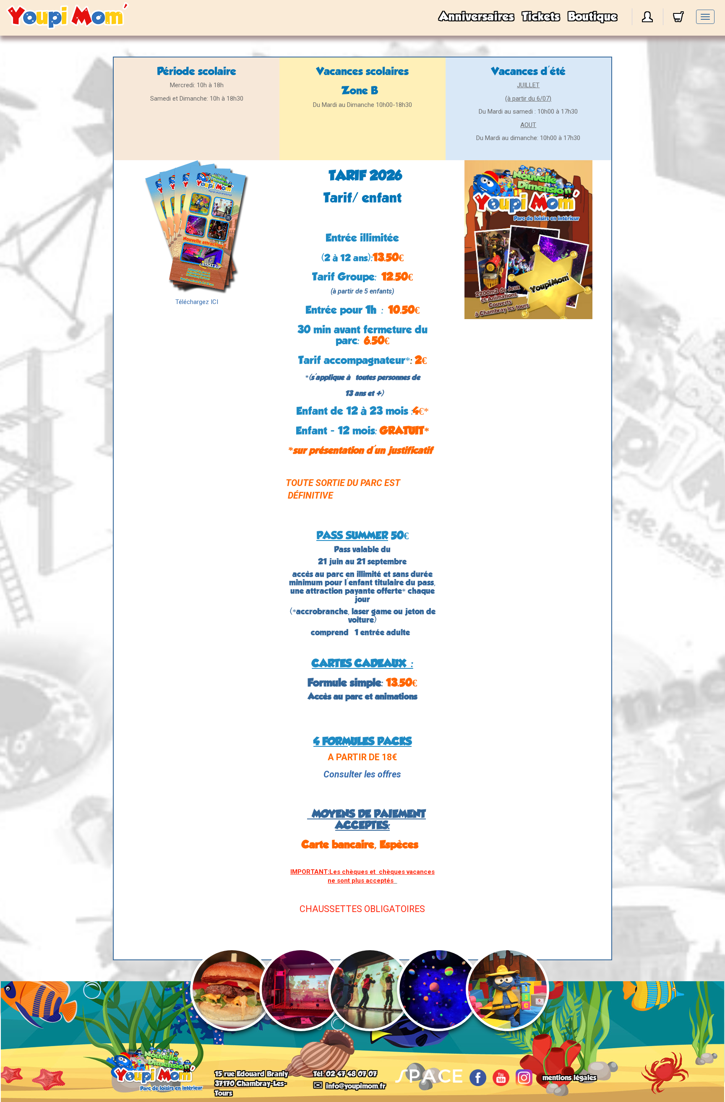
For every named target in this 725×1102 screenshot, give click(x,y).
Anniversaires (476, 16)
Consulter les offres (362, 774)
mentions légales (569, 1077)
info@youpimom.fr (356, 1086)
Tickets (541, 16)
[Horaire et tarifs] (196, 227)
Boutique (592, 16)
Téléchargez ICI (196, 302)
